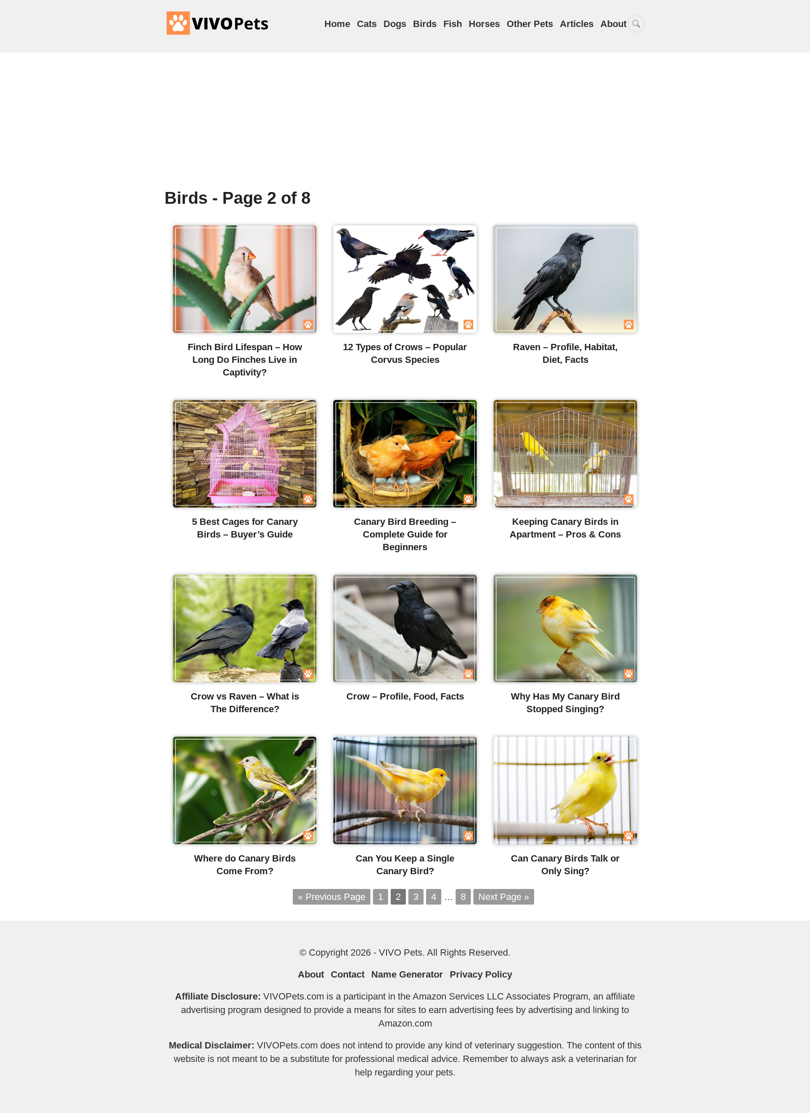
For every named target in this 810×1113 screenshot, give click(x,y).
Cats (367, 24)
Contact (347, 974)
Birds (425, 24)
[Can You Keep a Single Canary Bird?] (405, 841)
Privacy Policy (481, 974)
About (613, 24)
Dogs (394, 24)
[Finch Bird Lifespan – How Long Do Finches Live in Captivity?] (244, 329)
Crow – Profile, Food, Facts (405, 696)
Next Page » (503, 896)
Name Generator (407, 974)
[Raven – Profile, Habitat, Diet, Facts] (565, 329)
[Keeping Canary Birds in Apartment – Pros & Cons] (565, 504)
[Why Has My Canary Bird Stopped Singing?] (565, 679)
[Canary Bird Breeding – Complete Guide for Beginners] (405, 504)
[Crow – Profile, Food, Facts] (405, 679)
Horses (484, 24)
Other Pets (530, 24)
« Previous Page (331, 896)
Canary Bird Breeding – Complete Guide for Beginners (405, 534)
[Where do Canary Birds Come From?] (244, 841)
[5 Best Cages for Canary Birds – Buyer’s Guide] (244, 504)
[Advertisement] (405, 124)
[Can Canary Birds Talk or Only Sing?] (565, 841)
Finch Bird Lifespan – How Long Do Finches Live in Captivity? (245, 360)
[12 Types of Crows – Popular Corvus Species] (405, 329)
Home (337, 24)
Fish (452, 24)
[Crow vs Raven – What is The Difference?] (244, 679)
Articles (577, 24)
